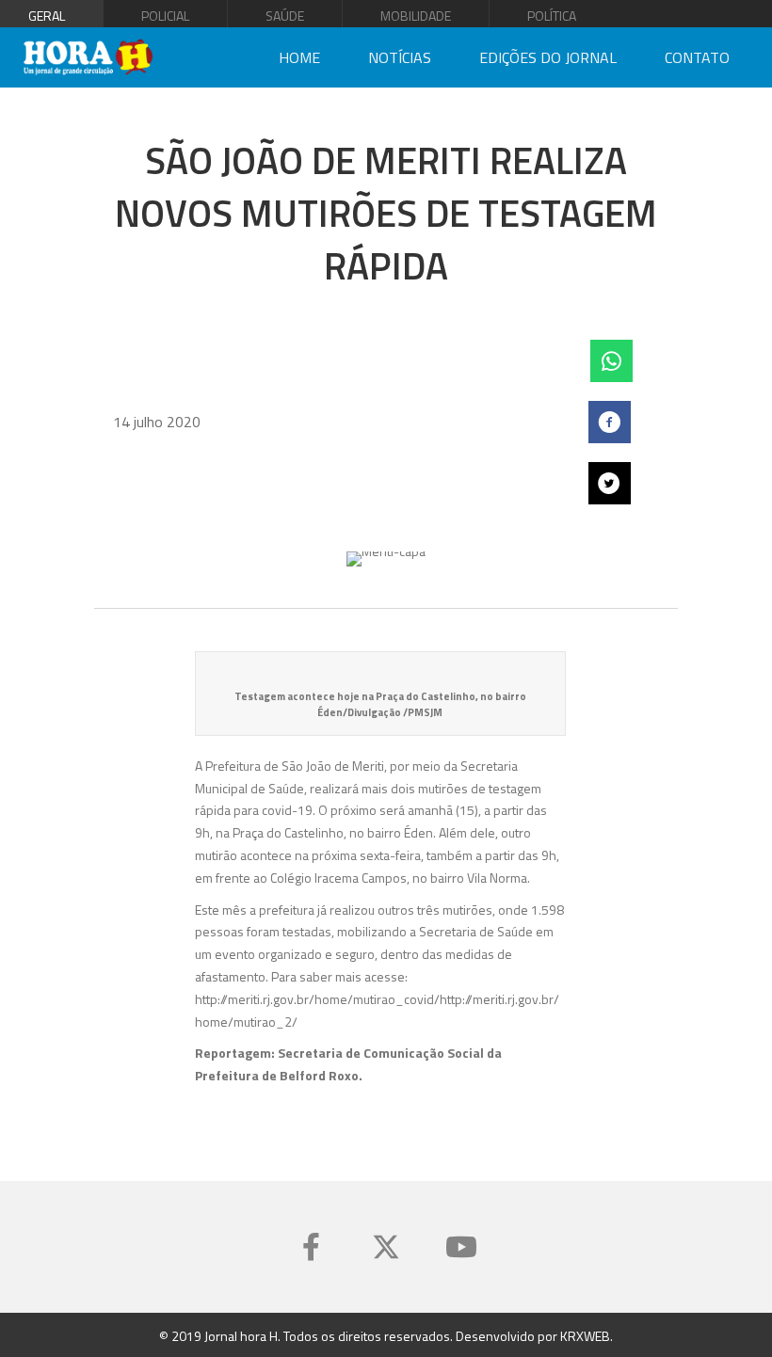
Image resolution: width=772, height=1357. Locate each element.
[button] (310, 1247)
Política (551, 15)
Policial (165, 15)
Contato (697, 57)
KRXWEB (585, 1336)
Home (299, 57)
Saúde (284, 15)
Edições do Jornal (548, 57)
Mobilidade (415, 15)
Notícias (399, 57)
